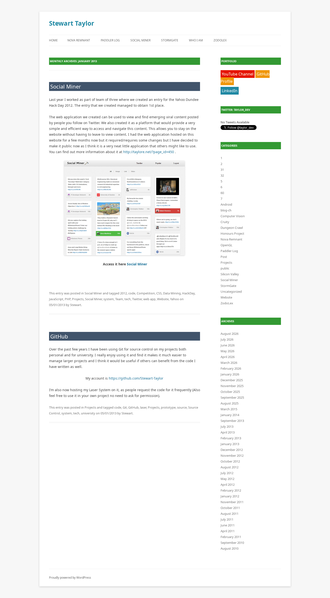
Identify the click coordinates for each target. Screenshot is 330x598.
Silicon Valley (230, 274)
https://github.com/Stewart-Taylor (136, 378)
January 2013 (230, 444)
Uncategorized (231, 291)
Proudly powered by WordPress (70, 578)
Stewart (75, 305)
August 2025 (229, 403)
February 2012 (231, 490)
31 (222, 169)
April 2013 (228, 432)
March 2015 (229, 409)
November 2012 (232, 455)
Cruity (225, 222)
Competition (146, 293)
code (131, 293)
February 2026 (231, 368)
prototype (168, 407)
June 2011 (228, 525)
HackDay (188, 293)
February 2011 (231, 537)
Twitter (137, 299)
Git (125, 407)
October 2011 (230, 508)
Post (224, 256)
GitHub (59, 336)
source (182, 407)
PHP (68, 299)
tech (127, 299)
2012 (123, 293)
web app (149, 299)
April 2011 (228, 531)
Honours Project (232, 233)
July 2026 (227, 339)
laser (143, 407)
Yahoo (174, 299)
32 (222, 175)
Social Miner (140, 40)
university (88, 413)
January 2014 (230, 415)
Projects (78, 299)
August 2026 (229, 333)
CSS (159, 293)
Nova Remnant (78, 40)
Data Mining (172, 293)
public (225, 268)
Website (163, 299)
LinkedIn (229, 90)
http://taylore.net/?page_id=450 (148, 152)
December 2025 (232, 380)
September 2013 (232, 421)
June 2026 (228, 345)
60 (222, 193)
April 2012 (228, 484)
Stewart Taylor (71, 23)
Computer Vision (233, 216)
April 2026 (228, 357)
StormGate (169, 40)
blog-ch (226, 210)
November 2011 (232, 502)
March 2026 (229, 362)
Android (226, 204)
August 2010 (229, 548)
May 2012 (227, 479)
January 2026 (230, 374)
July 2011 (227, 519)
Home (53, 40)
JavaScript (56, 299)
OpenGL (226, 245)
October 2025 (230, 391)
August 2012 (229, 467)
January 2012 (230, 496)
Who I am (196, 40)
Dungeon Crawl (232, 227)
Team (119, 299)
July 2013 (227, 426)
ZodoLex (220, 40)
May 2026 (227, 351)
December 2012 (232, 450)
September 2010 (232, 542)
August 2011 (229, 513)
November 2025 (232, 386)
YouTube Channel (237, 74)
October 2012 (230, 461)
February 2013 (231, 438)
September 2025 (232, 397)
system (108, 299)
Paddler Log (110, 40)
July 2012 (227, 473)
